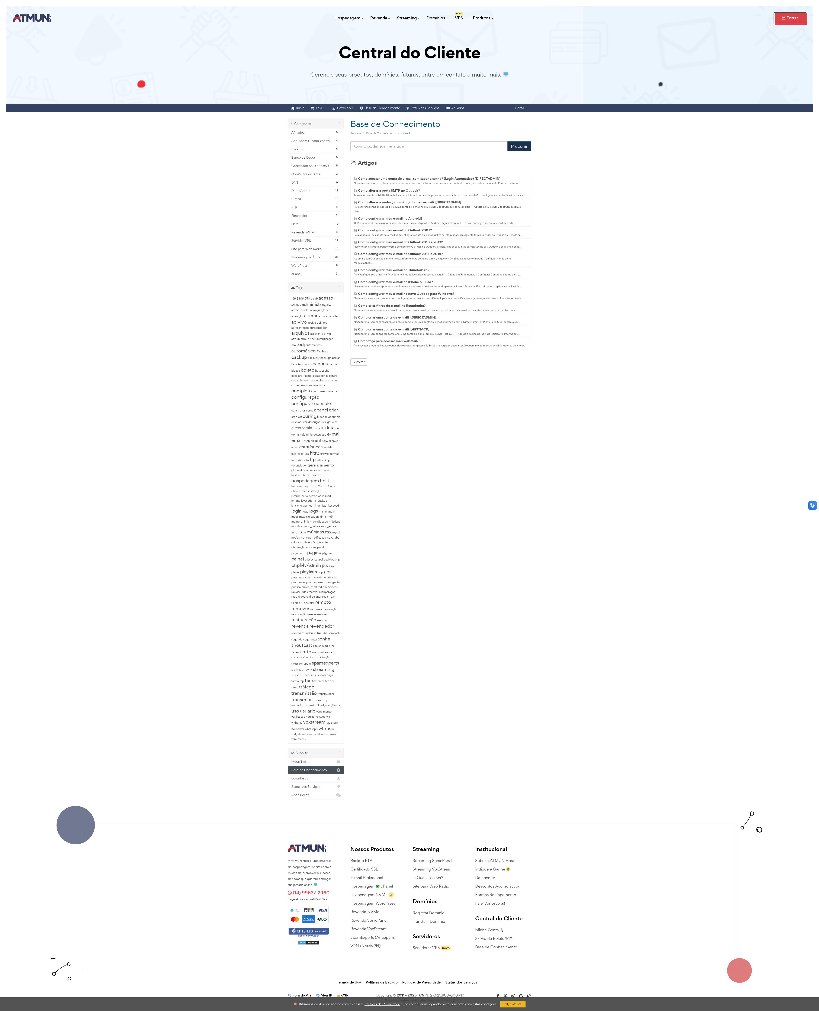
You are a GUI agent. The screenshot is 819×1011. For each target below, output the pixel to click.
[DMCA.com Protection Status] (308, 941)
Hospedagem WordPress (372, 903)
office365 (309, 542)
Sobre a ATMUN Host (494, 860)
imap (304, 491)
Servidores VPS (426, 947)
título (294, 687)
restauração (303, 620)
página (314, 552)
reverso (296, 633)
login (296, 511)
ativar (327, 334)
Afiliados (457, 108)
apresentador (318, 328)
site (315, 646)
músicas (315, 532)
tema (310, 680)
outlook (311, 547)
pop (320, 572)
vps (329, 722)
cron (294, 417)
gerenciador (299, 465)
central (333, 376)
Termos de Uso (349, 982)
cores (309, 410)
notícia (295, 537)
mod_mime (298, 532)
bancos (320, 363)
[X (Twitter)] (505, 996)
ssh (294, 669)
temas (320, 681)
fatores (295, 454)
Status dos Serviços (424, 108)
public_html (309, 587)
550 (307, 298)
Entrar (792, 18)
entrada (323, 440)
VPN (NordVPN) (365, 945)
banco (307, 364)
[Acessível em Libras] (812, 505)
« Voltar (358, 362)
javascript (307, 501)
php (337, 559)
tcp (302, 681)
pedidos (329, 559)
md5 (330, 517)
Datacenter (485, 877)
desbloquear (299, 422)
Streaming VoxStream (432, 869)
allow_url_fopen (320, 310)
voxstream (314, 722)
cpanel (321, 410)
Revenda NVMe (364, 911)
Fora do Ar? (301, 995)
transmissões (326, 694)
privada (331, 577)
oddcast (296, 542)
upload (309, 705)
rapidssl (296, 592)
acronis (296, 305)
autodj (298, 344)
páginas (327, 553)
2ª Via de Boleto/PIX (493, 938)
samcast (333, 633)
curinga (311, 416)
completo (301, 391)
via (328, 716)
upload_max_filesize (327, 705)
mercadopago (319, 521)
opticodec (322, 542)
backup (299, 357)
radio (321, 587)
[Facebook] (498, 996)
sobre (328, 652)
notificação (319, 537)
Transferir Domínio (429, 921)
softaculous (308, 657)
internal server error (304, 496)
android (323, 316)
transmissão (304, 693)
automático (303, 351)
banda (333, 364)
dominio (307, 434)
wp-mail (331, 734)
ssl (302, 669)
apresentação (300, 328)
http (306, 486)
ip (323, 496)
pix (325, 565)
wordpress (319, 734)
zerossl (302, 739)
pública (296, 587)
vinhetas (296, 722)
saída (322, 632)
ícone (331, 486)
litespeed (333, 505)
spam (307, 663)
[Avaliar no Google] (521, 996)
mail (321, 511)
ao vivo (299, 322)
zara (294, 739)
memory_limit (300, 521)
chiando (312, 380)
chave (302, 380)
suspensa (321, 675)
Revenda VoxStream (368, 928)
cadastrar (297, 376)
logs (313, 511)
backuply (313, 358)
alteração (297, 316)
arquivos (300, 333)
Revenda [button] (378, 18)
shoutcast (301, 645)
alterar (311, 316)
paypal (318, 559)
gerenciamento (321, 465)
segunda (296, 639)
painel (297, 559)
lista (324, 505)
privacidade (318, 577)
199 (293, 298)
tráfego (306, 687)
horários (315, 475)
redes (301, 596)
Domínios (436, 18)
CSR (345, 995)
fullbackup (323, 460)
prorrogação (332, 582)
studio (295, 675)
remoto (323, 602)
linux (317, 505)
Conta (520, 108)
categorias (321, 376)
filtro (314, 453)
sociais (295, 657)
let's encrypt (299, 505)
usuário (307, 711)
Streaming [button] (407, 18)
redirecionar (313, 596)
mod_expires (329, 526)
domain (296, 434)
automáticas (314, 345)
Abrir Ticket (300, 795)
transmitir (301, 699)
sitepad (323, 646)
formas (334, 454)
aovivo (312, 322)
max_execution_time (312, 517)
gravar (325, 470)
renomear (316, 609)
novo (330, 537)
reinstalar (308, 603)
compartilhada (315, 385)
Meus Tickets (301, 762)
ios (319, 496)
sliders (295, 652)
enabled (308, 441)
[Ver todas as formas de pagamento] (308, 914)
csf (300, 417)
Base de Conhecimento (381, 108)
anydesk (334, 316)
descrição (314, 422)
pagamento (298, 553)
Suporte (355, 133)
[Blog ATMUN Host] (529, 996)
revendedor (321, 626)
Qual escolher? (430, 877)
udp (325, 700)
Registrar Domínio (428, 912)
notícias (306, 537)
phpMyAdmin (306, 565)
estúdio (328, 447)
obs (336, 537)
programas (298, 582)
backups (325, 358)
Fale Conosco (488, 903)
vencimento (324, 711)
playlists (308, 572)
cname (332, 380)
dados (323, 417)
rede (294, 596)
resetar (311, 614)
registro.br (329, 596)
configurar (302, 403)
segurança (310, 639)
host (324, 481)
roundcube (309, 633)
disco (316, 428)
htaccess (297, 486)
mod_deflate (312, 526)
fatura (305, 454)
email (297, 440)
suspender (307, 675)
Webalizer (297, 729)
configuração (305, 397)
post (328, 572)
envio (294, 447)
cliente (323, 380)
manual (330, 511)
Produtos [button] (481, 18)
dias (334, 422)
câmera (309, 376)
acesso (326, 298)
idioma (295, 491)
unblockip (297, 705)
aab (315, 298)
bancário (297, 364)
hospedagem (305, 481)
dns (329, 427)
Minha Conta (487, 929)
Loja (319, 108)
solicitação (323, 657)
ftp (313, 459)
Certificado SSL (364, 869)
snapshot (318, 652)
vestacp (320, 716)
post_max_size (300, 577)
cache (325, 370)
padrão (321, 547)
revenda (300, 626)
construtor (298, 410)
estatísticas (311, 447)
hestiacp (296, 475)
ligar (311, 505)
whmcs (326, 728)
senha (324, 639)
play (331, 566)
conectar (332, 391)
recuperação (327, 592)
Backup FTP (361, 860)
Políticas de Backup (382, 982)
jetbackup (320, 501)
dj (322, 427)
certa (294, 380)
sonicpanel (297, 663)
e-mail (333, 434)
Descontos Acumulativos (497, 886)
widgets (296, 734)
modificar (297, 526)
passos (309, 559)
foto (306, 460)
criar (333, 410)
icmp (324, 486)
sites (331, 646)
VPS (459, 16)
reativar (313, 592)
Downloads (344, 108)
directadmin (301, 427)
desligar (326, 422)
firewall (324, 454)
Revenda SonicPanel (368, 920)
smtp (305, 652)
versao (310, 716)
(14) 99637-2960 (311, 893)
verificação (298, 716)
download (320, 434)
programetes (314, 582)
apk (319, 322)
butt (318, 370)
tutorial (317, 700)
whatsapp (311, 729)
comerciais (298, 385)
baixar (336, 358)
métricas (334, 521)
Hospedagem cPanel (371, 886)
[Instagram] (513, 996)
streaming (323, 669)
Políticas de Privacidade (421, 982)
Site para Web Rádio (431, 886)
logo (305, 511)
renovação (330, 609)
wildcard (307, 734)
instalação (314, 491)
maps (294, 517)
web (335, 722)
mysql (336, 532)
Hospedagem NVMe (369, 894)
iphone (295, 501)
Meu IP (326, 995)
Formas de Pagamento (495, 894)
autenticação (325, 339)
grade (316, 470)
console (322, 403)
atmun (295, 339)
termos (329, 681)
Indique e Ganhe (490, 869)
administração (316, 304)
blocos (295, 370)
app (324, 322)
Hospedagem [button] (347, 18)
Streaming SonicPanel (432, 860)
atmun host (308, 339)
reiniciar (296, 603)
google (307, 470)
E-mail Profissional (366, 877)
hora (306, 475)
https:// (315, 486)
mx (328, 532)
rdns (305, 592)
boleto (307, 370)
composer (319, 391)
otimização (298, 547)
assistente (316, 334)
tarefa (295, 681)
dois (336, 428)
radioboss (331, 587)
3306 (300, 298)
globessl (296, 470)
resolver (322, 614)
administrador (300, 310)
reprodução (298, 614)
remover (300, 608)
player (295, 572)
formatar (297, 460)
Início (299, 108)
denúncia (334, 417)
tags (330, 675)
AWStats (322, 351)
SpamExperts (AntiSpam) (372, 937)
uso (295, 711)
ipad (328, 496)
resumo (322, 620)
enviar (336, 441)
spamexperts (325, 663)
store (308, 670)
